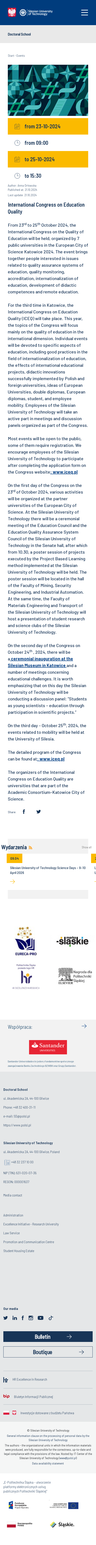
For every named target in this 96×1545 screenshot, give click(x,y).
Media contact (12, 1195)
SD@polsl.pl (22, 1116)
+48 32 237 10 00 (22, 1162)
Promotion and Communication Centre (28, 1242)
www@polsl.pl (68, 1458)
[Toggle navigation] (84, 13)
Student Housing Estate (18, 1251)
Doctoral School (19, 34)
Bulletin (42, 1336)
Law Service (11, 1233)
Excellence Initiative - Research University (31, 1224)
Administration (13, 1215)
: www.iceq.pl (64, 471)
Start (11, 55)
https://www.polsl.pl (17, 1125)
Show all (87, 847)
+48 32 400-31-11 (24, 1107)
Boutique (42, 1351)
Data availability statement (48, 1463)
